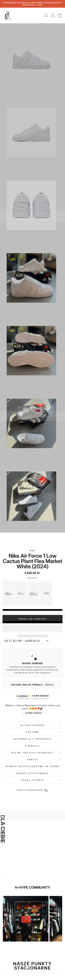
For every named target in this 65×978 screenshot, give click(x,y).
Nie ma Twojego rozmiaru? (32, 753)
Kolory (33, 578)
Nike (33, 550)
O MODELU (32, 746)
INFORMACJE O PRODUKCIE (32, 739)
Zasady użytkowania (32, 773)
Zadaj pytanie (32, 780)
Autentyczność (32, 725)
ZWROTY (32, 759)
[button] (32, 628)
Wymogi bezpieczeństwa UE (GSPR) (33, 766)
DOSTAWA (32, 732)
